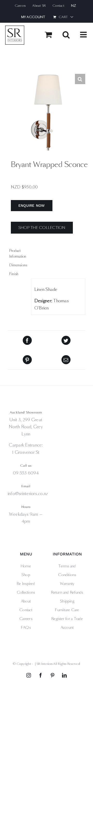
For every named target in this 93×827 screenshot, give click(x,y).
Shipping (67, 601)
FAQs (26, 627)
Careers (25, 618)
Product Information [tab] (17, 253)
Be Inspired (26, 583)
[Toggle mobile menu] (84, 34)
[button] (80, 79)
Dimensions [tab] (18, 265)
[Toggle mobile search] (66, 34)
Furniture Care (67, 610)
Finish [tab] (13, 274)
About (26, 601)
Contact (25, 610)
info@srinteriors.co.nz (28, 494)
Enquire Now (31, 205)
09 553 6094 (26, 473)
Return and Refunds (67, 592)
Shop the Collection (41, 227)
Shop (25, 574)
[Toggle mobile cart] (48, 34)
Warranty (67, 583)
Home (26, 566)
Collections (26, 592)
